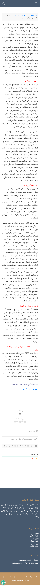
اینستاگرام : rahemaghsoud (29, 560)
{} (28, 446)
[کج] (6, 446)
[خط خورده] (12, 446)
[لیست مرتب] (14, 446)
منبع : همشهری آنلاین (30, 389)
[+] (31, 446)
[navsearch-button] (4, 4)
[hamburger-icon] (36, 3)
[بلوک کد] (22, 446)
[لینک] (25, 446)
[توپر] (4, 446)
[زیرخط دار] (9, 446)
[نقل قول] (20, 446)
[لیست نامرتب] (17, 446)
